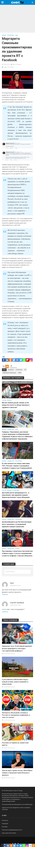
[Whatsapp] (24, 358)
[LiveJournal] (3, 365)
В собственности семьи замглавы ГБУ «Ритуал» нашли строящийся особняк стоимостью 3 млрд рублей (17, 465)
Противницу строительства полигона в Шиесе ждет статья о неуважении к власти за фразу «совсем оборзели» (17, 553)
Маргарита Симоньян (9, 373)
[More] (7, 365)
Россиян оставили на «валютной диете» (15, 744)
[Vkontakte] (7, 358)
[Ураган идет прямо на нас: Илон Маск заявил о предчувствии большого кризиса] (17, 759)
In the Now (19, 369)
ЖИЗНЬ (4, 35)
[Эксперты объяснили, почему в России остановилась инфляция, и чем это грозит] (17, 700)
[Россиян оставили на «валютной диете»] (17, 732)
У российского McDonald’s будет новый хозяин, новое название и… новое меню (15, 681)
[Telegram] (20, 358)
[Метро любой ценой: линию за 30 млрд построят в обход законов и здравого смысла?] (17, 390)
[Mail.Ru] (17, 358)
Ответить (5, 594)
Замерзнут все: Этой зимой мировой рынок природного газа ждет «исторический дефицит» (17, 648)
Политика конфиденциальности (12, 830)
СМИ (16, 35)
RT (25, 369)
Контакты (5, 820)
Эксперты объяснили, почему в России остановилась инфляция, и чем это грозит (16, 715)
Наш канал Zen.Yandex (9, 833)
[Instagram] (31, 358)
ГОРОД (4, 400)
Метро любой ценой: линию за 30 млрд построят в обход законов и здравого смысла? (15, 405)
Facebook (11, 369)
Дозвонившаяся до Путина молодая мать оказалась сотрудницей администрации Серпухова (16, 524)
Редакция (5, 823)
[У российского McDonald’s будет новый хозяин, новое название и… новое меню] (17, 667)
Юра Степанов (16, 64)
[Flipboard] (27, 358)
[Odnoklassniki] (10, 358)
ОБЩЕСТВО (10, 429)
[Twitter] (14, 358)
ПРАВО (17, 548)
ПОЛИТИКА (10, 35)
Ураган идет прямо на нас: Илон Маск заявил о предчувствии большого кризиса (17, 772)
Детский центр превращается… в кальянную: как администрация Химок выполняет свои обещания (16, 495)
